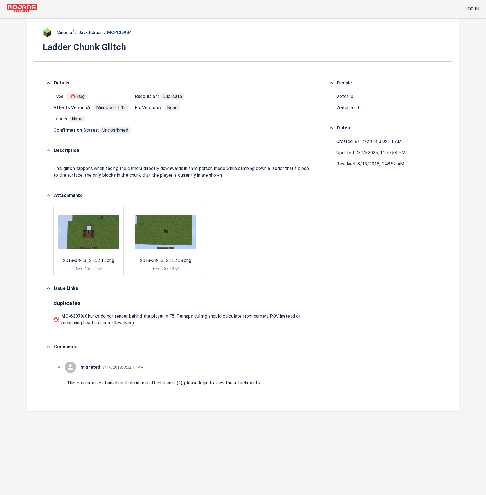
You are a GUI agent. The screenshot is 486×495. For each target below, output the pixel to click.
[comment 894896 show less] (59, 367)
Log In (472, 9)
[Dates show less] (331, 128)
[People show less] (331, 83)
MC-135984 (119, 32)
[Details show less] (48, 83)
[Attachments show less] (48, 195)
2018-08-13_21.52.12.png (88, 260)
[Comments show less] (48, 346)
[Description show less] (48, 150)
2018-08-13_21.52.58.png (165, 260)
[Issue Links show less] (48, 288)
